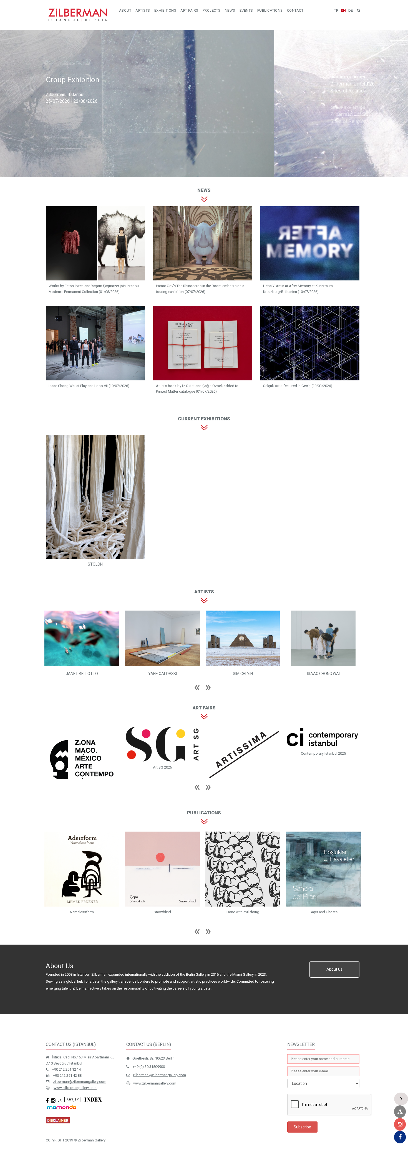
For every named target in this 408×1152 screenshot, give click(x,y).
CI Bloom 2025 (323, 757)
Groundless (243, 929)
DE (350, 10)
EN (343, 10)
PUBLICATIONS (270, 10)
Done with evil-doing (82, 929)
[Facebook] (400, 1137)
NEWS (230, 10)
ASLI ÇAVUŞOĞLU (242, 673)
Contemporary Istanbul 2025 (162, 753)
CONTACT (295, 10)
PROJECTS (212, 10)
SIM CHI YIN (82, 673)
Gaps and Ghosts (162, 929)
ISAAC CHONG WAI (162, 673)
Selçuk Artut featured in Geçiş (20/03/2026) (297, 386)
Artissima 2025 (82, 785)
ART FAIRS (189, 10)
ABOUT (125, 10)
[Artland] (400, 1111)
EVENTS (246, 10)
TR (336, 10)
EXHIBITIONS (165, 10)
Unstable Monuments (323, 929)
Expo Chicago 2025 (243, 776)
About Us (334, 987)
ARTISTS (142, 10)
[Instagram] (400, 1124)
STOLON (95, 564)
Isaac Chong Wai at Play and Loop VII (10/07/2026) (89, 386)
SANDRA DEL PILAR (323, 673)
